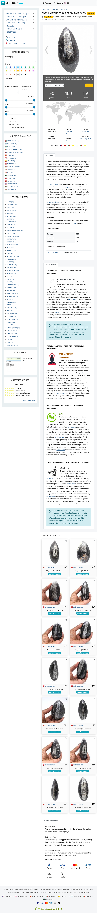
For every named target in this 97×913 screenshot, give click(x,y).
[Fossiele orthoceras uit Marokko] (77, 145)
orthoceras (49, 567)
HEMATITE (11, 273)
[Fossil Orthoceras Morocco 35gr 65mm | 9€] (55, 670)
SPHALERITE (12, 333)
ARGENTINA (12, 143)
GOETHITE (11, 267)
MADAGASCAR (13, 166)
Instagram (35, 892)
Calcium (55, 252)
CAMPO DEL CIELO (13, 236)
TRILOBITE (11, 339)
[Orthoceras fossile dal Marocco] (69, 145)
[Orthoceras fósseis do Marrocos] (81, 145)
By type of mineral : (11, 88)
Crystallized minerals (17, 20)
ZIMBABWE (11, 189)
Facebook (25, 892)
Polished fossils (65, 9)
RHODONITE (12, 316)
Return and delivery (47, 889)
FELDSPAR (11, 259)
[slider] (6, 100)
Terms (6, 889)
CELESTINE (11, 242)
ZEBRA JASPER (12, 345)
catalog (46, 9)
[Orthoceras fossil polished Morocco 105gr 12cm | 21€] (55, 710)
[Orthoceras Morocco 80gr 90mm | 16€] (83, 552)
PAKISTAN (11, 175)
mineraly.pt (89, 896)
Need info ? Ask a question (54, 85)
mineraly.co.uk (22, 896)
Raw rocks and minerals (17, 14)
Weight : (8, 104)
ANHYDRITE (11, 216)
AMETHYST (11, 210)
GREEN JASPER (13, 270)
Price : (7, 97)
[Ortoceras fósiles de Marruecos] (73, 145)
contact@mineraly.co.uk (64, 892)
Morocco (69, 141)
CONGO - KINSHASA (14, 149)
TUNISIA (11, 181)
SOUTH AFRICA (12, 186)
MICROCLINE (12, 293)
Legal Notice (13, 889)
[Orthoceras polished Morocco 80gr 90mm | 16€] (83, 631)
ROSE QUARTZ (12, 319)
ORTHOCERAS (12, 296)
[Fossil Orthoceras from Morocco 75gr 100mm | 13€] (55, 552)
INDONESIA (12, 158)
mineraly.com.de (37, 896)
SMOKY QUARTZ (13, 328)
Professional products (17, 43)
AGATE (10, 202)
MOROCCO (12, 164)
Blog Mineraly (14, 892)
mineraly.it (52, 896)
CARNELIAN (11, 239)
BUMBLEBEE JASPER (14, 230)
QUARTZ (11, 310)
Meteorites (11, 32)
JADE (9, 276)
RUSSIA (11, 178)
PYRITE (10, 305)
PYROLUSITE (12, 307)
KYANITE (10, 282)
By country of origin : (26, 88)
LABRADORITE (13, 285)
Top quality (11, 40)
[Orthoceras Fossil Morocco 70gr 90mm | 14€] (55, 749)
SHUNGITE (11, 325)
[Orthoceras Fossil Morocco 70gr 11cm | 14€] (83, 749)
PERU (10, 172)
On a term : (9, 79)
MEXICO (11, 169)
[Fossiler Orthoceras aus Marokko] (65, 145)
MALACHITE (11, 290)
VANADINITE (12, 342)
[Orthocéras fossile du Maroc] (61, 145)
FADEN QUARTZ (13, 256)
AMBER (10, 207)
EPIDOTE (11, 253)
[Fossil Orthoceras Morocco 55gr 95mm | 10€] (55, 789)
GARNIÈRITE (12, 265)
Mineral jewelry (14, 29)
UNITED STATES (13, 184)
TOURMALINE (12, 336)
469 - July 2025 (85, 139)
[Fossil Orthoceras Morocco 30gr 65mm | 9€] (83, 710)
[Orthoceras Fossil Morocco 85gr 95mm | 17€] (55, 631)
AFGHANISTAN (13, 141)
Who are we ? (34, 889)
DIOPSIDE (11, 247)
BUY (91, 13)
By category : (9, 57)
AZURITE (11, 224)
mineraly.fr (8, 896)
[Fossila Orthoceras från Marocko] (85, 145)
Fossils (10, 26)
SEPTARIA (11, 322)
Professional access (62, 889)
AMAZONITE (12, 204)
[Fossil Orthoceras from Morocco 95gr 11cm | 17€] (83, 789)
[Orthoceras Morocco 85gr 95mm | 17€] (83, 670)
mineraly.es (64, 896)
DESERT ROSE (12, 245)
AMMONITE (11, 213)
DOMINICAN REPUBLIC (15, 152)
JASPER (10, 279)
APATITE (10, 219)
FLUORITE (11, 262)
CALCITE (11, 233)
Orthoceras (86, 131)
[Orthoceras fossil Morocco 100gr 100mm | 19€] (55, 591)
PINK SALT (11, 302)
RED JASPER (12, 313)
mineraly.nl (77, 896)
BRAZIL (11, 146)
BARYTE (10, 227)
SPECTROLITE (12, 330)
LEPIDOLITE (11, 287)
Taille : (7, 111)
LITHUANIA (12, 161)
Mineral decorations (16, 17)
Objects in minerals (15, 23)
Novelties (10, 37)
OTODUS (11, 299)
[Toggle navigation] (93, 3)
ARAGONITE (11, 222)
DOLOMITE (11, 250)
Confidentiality (24, 889)
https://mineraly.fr (83, 892)
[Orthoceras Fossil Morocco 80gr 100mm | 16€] (83, 591)
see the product (54, 574)
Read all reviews (29, 401)
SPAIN (10, 155)
